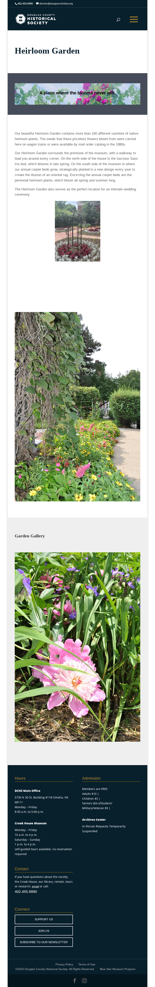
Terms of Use (86, 964)
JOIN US (43, 930)
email (35, 886)
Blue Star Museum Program (117, 969)
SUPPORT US (44, 919)
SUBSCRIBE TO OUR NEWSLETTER (44, 942)
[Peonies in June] (77, 740)
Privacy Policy (64, 964)
